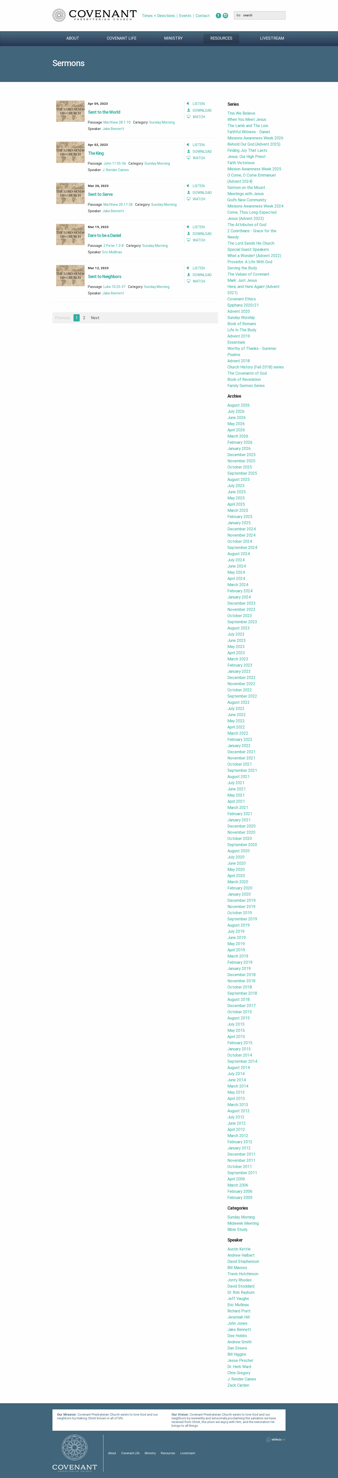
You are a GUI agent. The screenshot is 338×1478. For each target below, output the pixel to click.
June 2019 (236, 937)
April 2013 (236, 1098)
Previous (62, 317)
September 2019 (242, 919)
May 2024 (236, 572)
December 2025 (241, 454)
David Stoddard (240, 1286)
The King (96, 153)
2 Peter (109, 246)
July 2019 (235, 931)
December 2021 (241, 752)
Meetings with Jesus (245, 193)
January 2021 (239, 820)
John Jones (237, 1323)
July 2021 (235, 782)
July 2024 (235, 560)
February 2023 (239, 665)
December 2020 (241, 826)
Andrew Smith (239, 1342)
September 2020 (242, 844)
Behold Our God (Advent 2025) (253, 144)
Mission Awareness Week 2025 (254, 169)
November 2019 (241, 906)
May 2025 (236, 498)
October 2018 (239, 987)
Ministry (173, 38)
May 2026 (236, 423)
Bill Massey (237, 1267)
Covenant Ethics (241, 299)
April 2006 (236, 1179)
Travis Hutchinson (242, 1273)
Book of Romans (241, 323)
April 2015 (236, 1036)
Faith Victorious (241, 162)
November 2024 (241, 535)
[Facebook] (218, 15)
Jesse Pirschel (240, 1360)
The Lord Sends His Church (250, 243)
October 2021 (239, 764)
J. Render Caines (115, 170)
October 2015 (239, 1012)
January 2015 (239, 1049)
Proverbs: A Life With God (249, 261)
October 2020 (239, 838)
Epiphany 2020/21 (243, 305)
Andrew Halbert (241, 1255)
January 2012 (239, 1148)
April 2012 (236, 1129)
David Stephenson (243, 1261)
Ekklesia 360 (276, 1439)
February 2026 (239, 442)
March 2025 (237, 510)
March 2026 (237, 436)
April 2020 (236, 875)
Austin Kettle (239, 1249)
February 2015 (239, 1042)
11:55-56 (119, 163)
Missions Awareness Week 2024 (255, 206)
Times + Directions (158, 16)
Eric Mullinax (112, 252)
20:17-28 (126, 205)
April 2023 (236, 652)
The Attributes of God (246, 224)
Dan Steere (237, 1348)
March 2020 (237, 882)
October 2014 (239, 1055)
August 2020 (238, 851)
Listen (199, 104)
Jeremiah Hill (238, 1317)
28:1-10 (125, 122)
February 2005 (239, 1197)
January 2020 (239, 894)
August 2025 (238, 479)
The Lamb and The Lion (247, 125)
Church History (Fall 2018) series (255, 367)
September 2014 (242, 1061)
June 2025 (236, 492)
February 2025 (239, 516)
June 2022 (236, 714)
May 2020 (236, 869)
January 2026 (239, 448)
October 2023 (239, 615)
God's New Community (246, 200)
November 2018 (241, 981)
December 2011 (241, 1154)
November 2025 (241, 461)
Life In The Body (241, 330)
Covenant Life (121, 38)
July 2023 (235, 634)
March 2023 (237, 659)
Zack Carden (238, 1385)
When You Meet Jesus (246, 119)
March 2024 (237, 584)
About (72, 38)
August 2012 (238, 1111)
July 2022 (235, 708)
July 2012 (235, 1117)
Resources (221, 38)
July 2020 (235, 857)
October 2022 (239, 690)
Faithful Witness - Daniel (248, 132)
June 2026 (236, 417)
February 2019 (239, 962)
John (107, 163)
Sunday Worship (241, 317)
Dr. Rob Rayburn (241, 1292)
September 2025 (242, 473)
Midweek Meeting (243, 1223)
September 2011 (242, 1172)
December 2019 (241, 900)
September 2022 (242, 696)
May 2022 (236, 721)
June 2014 (236, 1080)
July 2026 (235, 411)
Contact (202, 16)
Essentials (236, 342)
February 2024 (239, 591)
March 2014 (237, 1086)
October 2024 (239, 541)
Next (95, 317)
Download (202, 110)
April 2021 (236, 801)
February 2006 (239, 1191)
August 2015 (238, 1018)
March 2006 (237, 1185)
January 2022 (239, 745)
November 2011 (241, 1160)
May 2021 (236, 795)
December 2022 (241, 677)
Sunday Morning (162, 122)
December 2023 (241, 603)
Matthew (110, 122)
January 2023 (239, 671)
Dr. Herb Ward (239, 1366)
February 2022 (239, 739)
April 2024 (236, 578)
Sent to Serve (100, 194)
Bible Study (237, 1229)
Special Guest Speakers (248, 249)
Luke (107, 287)
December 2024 (241, 529)
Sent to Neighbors (104, 276)
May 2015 (236, 1030)
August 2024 (238, 553)
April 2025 (236, 504)
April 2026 (236, 430)
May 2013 (236, 1092)
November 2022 (241, 683)
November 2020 (241, 832)
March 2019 (237, 956)
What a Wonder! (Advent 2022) (254, 255)
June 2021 (236, 789)
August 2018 (238, 999)
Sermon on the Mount (246, 187)
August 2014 (238, 1067)
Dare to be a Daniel (104, 235)
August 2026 (238, 405)
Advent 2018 (238, 361)
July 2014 (235, 1073)
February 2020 (239, 888)
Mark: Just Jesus (242, 280)
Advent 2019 (238, 336)
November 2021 (241, 758)
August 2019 (238, 925)
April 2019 (236, 950)
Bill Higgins (236, 1354)
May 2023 (236, 646)
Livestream (272, 38)
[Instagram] (225, 15)
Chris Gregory (238, 1373)
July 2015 (235, 1024)
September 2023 (242, 622)
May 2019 (236, 943)
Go (238, 15)
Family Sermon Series (246, 385)
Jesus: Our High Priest (246, 156)
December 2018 (241, 974)
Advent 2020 (238, 311)
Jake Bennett (113, 129)
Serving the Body (242, 268)
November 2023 (241, 609)
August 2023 (238, 628)
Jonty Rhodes (239, 1280)
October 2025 (239, 467)
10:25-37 (118, 287)
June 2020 (236, 863)
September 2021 (242, 770)
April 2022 (236, 727)
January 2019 (239, 968)
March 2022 (237, 733)
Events (185, 16)
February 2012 (239, 1142)
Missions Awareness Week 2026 (255, 138)
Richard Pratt (239, 1311)
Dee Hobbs (237, 1335)
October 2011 (239, 1166)
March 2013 (237, 1104)
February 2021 (239, 813)
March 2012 (237, 1135)
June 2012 (236, 1123)
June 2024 (236, 566)
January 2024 (239, 597)
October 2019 (239, 912)
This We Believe (241, 113)
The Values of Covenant (248, 274)
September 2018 (242, 993)
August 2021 (238, 776)
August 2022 (238, 702)
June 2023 (236, 640)
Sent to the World (104, 112)
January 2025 (239, 522)
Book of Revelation (244, 379)
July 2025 (235, 485)
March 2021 (237, 807)
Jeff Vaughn (238, 1298)
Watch (199, 117)
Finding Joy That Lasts (247, 150)
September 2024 (242, 547)
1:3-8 (120, 246)
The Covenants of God (247, 373)
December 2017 (241, 1005)
